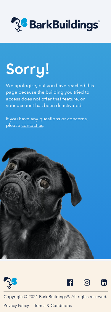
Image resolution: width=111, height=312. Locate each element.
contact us (32, 125)
